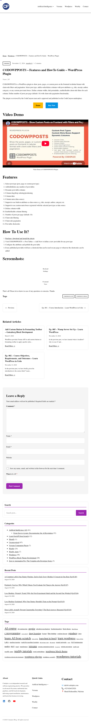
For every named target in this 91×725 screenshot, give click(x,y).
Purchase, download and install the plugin (19, 238)
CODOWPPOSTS (9, 84)
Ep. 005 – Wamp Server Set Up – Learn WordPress (66, 331)
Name (9, 436)
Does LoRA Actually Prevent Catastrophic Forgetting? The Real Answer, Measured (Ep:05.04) (38, 609)
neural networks (61, 642)
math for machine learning (30, 642)
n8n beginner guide (44, 642)
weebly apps (9, 651)
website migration (66, 647)
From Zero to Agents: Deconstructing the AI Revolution (33, 533)
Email (9, 447)
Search (81, 513)
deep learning (35, 633)
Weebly (11, 548)
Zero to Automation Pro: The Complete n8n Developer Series (30, 561)
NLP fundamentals (77, 642)
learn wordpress (66, 638)
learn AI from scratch (18, 638)
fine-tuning (52, 633)
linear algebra (79, 639)
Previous (11, 308)
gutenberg (72, 633)
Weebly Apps (14, 551)
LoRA (7, 642)
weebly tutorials (23, 651)
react (17, 646)
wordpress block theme (56, 651)
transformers (24, 647)
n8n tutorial (52, 642)
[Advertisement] (45, 31)
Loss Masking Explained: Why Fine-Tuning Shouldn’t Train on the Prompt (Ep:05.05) (35, 601)
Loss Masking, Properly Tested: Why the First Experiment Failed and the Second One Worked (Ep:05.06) (42, 593)
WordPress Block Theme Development (22, 558)
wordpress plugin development (14, 657)
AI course (11, 628)
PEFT (13, 646)
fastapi (44, 633)
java (79, 633)
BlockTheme (75, 629)
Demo (38, 105)
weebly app (76, 647)
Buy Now (51, 105)
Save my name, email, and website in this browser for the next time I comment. (37, 468)
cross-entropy (25, 634)
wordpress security (49, 657)
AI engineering (22, 629)
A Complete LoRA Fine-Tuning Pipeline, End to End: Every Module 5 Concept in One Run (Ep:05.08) (41, 576)
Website (9, 457)
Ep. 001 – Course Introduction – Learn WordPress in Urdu (62, 308)
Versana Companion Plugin (18, 545)
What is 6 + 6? (11, 474)
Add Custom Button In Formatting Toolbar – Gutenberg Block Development (23, 331)
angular (31, 628)
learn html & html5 (48, 638)
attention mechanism (43, 629)
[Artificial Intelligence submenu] (53, 6)
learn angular (35, 639)
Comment (10, 406)
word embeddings (39, 651)
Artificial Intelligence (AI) (18, 530)
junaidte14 (29, 63)
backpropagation (56, 629)
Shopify (12, 539)
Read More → (10, 346)
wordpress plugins (68, 296)
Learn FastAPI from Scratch (19, 536)
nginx (69, 642)
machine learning (15, 642)
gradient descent (62, 634)
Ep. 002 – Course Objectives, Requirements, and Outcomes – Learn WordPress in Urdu (21, 358)
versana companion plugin (46, 647)
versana (33, 646)
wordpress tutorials (81, 296)
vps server (57, 647)
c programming (13, 633)
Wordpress (11, 56)
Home (4, 56)
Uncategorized (14, 542)
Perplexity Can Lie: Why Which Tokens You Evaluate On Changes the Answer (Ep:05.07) (36, 585)
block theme (67, 629)
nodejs (7, 646)
